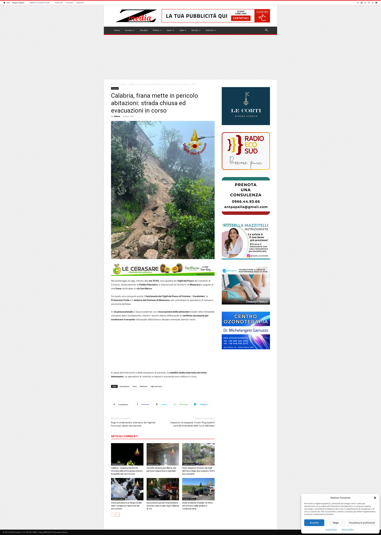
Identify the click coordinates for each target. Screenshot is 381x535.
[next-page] (118, 515)
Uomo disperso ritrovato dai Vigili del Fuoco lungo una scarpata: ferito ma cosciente (198, 471)
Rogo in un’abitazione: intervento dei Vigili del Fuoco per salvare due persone (133, 424)
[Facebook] (357, 3)
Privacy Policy (348, 529)
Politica (156, 30)
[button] (375, 497)
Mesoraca (143, 386)
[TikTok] (365, 3)
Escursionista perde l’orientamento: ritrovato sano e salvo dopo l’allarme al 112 (163, 506)
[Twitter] (369, 3)
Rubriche (210, 30)
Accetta (314, 522)
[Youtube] (376, 3)
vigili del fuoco (156, 386)
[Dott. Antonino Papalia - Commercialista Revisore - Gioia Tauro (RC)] (246, 196)
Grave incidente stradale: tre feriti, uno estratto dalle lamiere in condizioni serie (197, 506)
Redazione (80, 2)
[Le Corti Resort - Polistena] (246, 106)
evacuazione (124, 386)
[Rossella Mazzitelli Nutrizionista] (246, 241)
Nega (336, 522)
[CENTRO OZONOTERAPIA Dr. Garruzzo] (246, 330)
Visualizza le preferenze (362, 522)
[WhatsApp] (372, 3)
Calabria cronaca (118, 464)
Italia (181, 30)
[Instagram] (361, 3)
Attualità (143, 30)
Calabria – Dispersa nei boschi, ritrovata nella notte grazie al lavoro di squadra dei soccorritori (127, 471)
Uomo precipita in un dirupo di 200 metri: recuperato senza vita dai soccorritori (126, 506)
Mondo (195, 30)
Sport (169, 30)
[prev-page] (113, 515)
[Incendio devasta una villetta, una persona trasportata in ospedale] (163, 454)
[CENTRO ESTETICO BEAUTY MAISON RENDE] (246, 286)
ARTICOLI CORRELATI (124, 436)
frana (134, 386)
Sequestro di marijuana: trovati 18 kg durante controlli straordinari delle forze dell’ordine (192, 424)
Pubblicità (59, 2)
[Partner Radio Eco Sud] (246, 151)
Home (117, 30)
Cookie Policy (331, 529)
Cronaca (128, 30)
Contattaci (69, 2)
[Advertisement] (190, 57)
